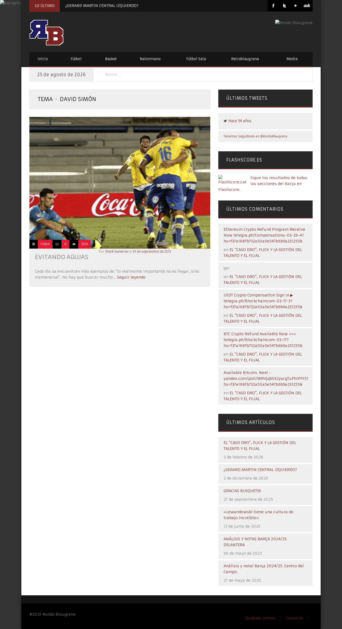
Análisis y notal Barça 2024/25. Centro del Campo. (264, 569)
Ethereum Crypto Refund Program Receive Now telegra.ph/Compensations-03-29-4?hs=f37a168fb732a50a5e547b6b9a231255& (264, 235)
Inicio (42, 59)
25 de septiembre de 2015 (152, 251)
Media (292, 59)
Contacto (294, 618)
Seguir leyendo (131, 277)
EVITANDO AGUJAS (61, 257)
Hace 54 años (239, 121)
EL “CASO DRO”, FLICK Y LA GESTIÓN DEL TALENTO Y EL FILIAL (260, 445)
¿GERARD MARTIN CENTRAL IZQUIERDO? (101, 5)
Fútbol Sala (196, 59)
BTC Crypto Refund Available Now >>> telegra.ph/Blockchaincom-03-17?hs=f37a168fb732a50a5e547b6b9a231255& (263, 339)
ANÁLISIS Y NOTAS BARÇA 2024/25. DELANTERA (255, 542)
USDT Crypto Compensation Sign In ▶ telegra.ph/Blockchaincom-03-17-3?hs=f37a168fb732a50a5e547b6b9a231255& (263, 301)
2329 (84, 244)
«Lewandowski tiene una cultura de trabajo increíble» (258, 515)
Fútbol (76, 59)
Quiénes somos (260, 618)
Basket (111, 59)
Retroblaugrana (245, 59)
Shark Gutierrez (117, 251)
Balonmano (150, 59)
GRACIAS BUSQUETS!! (242, 490)
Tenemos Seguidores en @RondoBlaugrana (255, 136)
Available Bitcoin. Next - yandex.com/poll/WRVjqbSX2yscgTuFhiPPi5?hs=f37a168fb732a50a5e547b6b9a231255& (266, 378)
